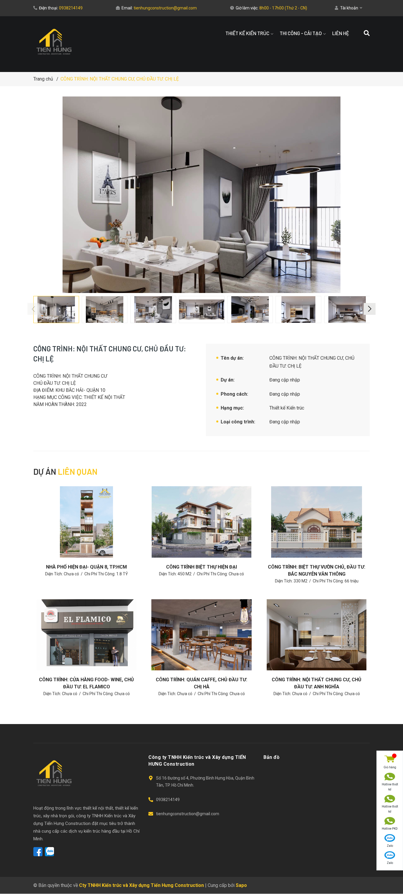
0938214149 (71, 8)
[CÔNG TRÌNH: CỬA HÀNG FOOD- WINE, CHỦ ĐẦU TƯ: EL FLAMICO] (86, 634)
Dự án (65, 471)
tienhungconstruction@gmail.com (165, 8)
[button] (370, 309)
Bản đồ (271, 757)
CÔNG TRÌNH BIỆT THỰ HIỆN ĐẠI (201, 567)
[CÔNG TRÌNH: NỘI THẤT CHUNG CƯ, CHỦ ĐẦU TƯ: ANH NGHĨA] (316, 634)
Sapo (241, 885)
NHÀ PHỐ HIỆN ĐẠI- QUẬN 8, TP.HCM (86, 567)
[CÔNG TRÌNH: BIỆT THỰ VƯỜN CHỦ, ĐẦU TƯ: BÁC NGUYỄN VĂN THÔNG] (316, 521)
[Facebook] (37, 851)
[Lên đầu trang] (389, 874)
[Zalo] (49, 851)
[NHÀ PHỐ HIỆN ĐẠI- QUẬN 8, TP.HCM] (86, 521)
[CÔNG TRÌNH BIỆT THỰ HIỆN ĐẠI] (201, 521)
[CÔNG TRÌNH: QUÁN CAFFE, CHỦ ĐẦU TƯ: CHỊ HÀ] (201, 634)
